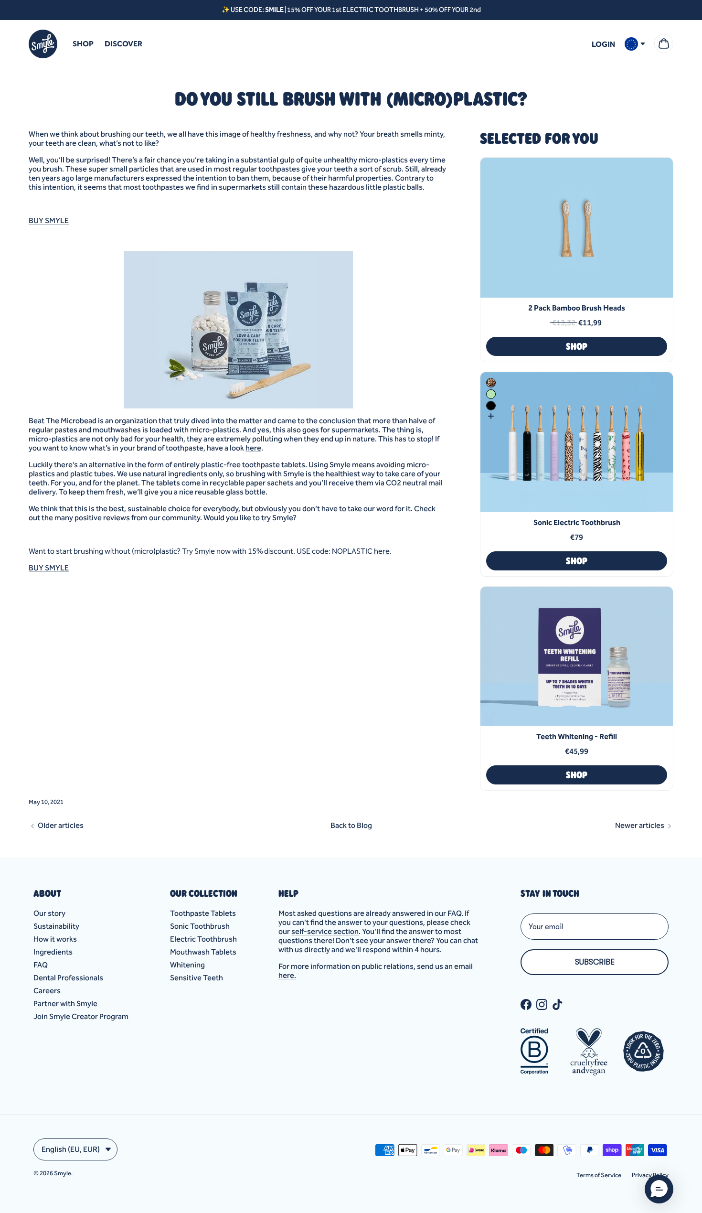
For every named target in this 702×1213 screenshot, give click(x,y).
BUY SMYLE (49, 220)
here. (287, 975)
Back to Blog (351, 825)
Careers (47, 990)
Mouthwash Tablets (203, 951)
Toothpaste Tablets (203, 913)
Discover (123, 43)
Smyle (62, 1173)
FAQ (40, 964)
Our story (49, 913)
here (253, 447)
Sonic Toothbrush (200, 926)
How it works (55, 939)
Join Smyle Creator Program (80, 1016)
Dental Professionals (68, 977)
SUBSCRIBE (595, 962)
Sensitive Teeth (196, 977)
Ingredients (53, 951)
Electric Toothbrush (203, 939)
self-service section (325, 931)
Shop (83, 43)
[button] (659, 1189)
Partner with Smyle (65, 1003)
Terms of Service (598, 1175)
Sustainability (56, 926)
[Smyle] (43, 44)
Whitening (187, 964)
